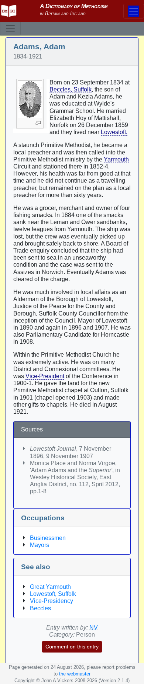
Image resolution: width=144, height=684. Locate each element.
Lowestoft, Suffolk (53, 594)
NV (93, 627)
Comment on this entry (72, 647)
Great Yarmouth (50, 587)
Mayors (39, 545)
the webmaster (74, 674)
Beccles (40, 608)
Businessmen (48, 538)
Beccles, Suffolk (70, 89)
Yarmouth (116, 159)
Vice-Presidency (51, 601)
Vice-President (44, 376)
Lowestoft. (114, 132)
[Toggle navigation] (10, 28)
